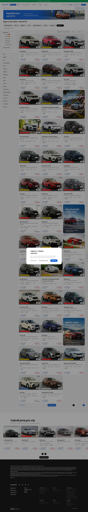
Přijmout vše (54, 260)
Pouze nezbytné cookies (43, 260)
